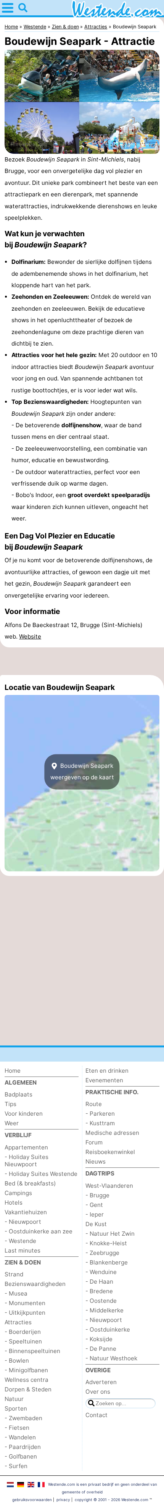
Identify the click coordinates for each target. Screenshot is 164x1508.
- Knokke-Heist (106, 1243)
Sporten (16, 1408)
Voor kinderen (24, 1113)
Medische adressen (112, 1132)
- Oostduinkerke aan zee (38, 1231)
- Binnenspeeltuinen (32, 1351)
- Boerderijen (23, 1331)
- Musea (16, 1293)
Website (30, 636)
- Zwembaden (23, 1418)
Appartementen (26, 1147)
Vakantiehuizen (26, 1212)
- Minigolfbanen (26, 1370)
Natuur (14, 1399)
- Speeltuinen (23, 1341)
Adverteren (101, 1382)
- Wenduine (101, 1272)
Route (93, 1104)
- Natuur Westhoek (111, 1358)
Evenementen (104, 1080)
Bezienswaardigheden (35, 1283)
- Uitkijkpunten (25, 1312)
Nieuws (95, 1161)
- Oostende (101, 1300)
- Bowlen (17, 1360)
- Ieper (94, 1214)
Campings (18, 1193)
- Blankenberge (106, 1262)
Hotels (14, 1202)
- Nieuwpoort (23, 1221)
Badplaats (18, 1094)
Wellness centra (26, 1379)
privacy (63, 1499)
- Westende (20, 1241)
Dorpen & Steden (28, 1389)
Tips (10, 1104)
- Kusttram (100, 1123)
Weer (12, 1123)
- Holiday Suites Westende (41, 1173)
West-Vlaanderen (109, 1185)
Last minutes (22, 1250)
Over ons (97, 1391)
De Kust (96, 1224)
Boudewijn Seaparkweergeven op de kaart (82, 771)
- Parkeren (100, 1113)
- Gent (94, 1204)
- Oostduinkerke (107, 1329)
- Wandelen (20, 1437)
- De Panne (100, 1348)
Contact (96, 1415)
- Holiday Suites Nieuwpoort (26, 1160)
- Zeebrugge (102, 1252)
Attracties (18, 1322)
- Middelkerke (104, 1310)
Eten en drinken (107, 1070)
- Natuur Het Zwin (110, 1233)
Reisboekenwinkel (110, 1152)
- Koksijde (99, 1339)
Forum (94, 1142)
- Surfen (16, 1466)
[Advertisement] (82, 661)
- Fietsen (17, 1427)
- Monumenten (25, 1303)
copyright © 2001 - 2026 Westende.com (111, 1499)
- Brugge (97, 1195)
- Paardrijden (23, 1446)
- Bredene (99, 1291)
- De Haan (99, 1281)
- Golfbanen (21, 1456)
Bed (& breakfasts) (30, 1183)
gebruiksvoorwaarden (32, 1499)
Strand (14, 1274)
